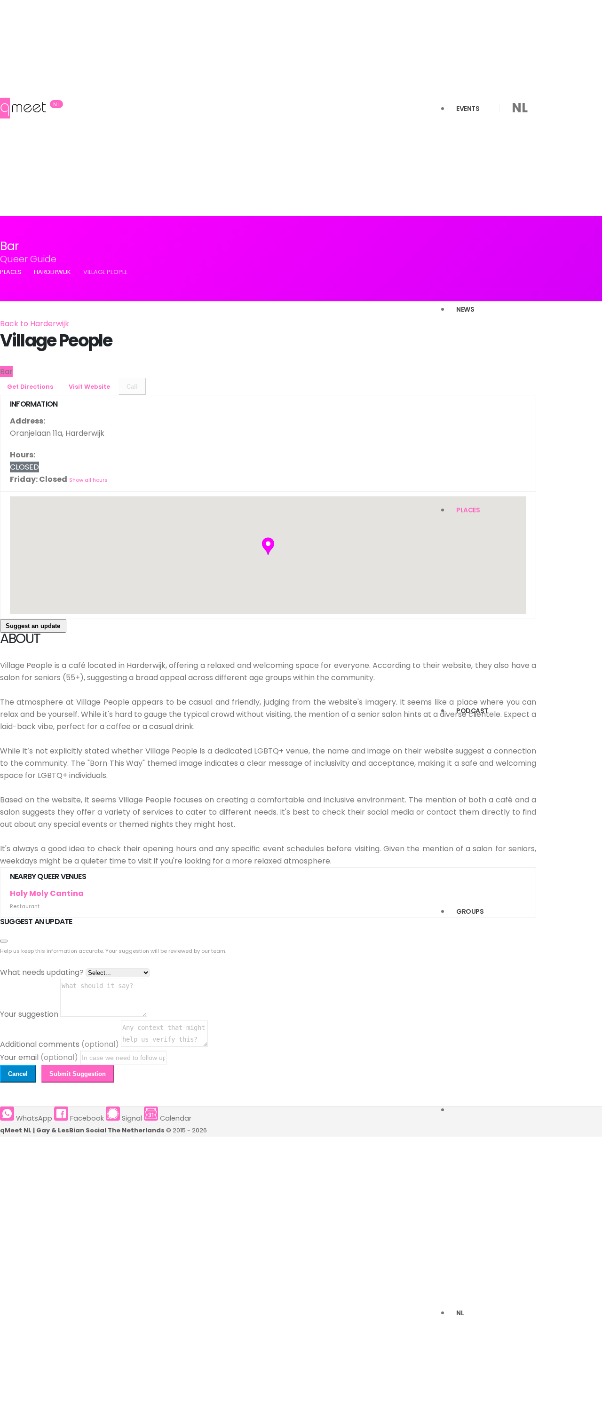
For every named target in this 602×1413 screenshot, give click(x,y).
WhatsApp (33, 1118)
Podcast (472, 710)
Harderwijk (52, 272)
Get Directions (31, 387)
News (465, 309)
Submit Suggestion (77, 1073)
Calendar (174, 1118)
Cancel (18, 1073)
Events (467, 108)
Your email (39, 1057)
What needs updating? (42, 972)
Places (468, 510)
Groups (469, 911)
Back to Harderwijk (34, 323)
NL (460, 1313)
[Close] (4, 941)
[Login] (456, 1112)
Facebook (86, 1118)
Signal (131, 1118)
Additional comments (59, 1044)
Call (132, 386)
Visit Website (90, 387)
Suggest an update (33, 625)
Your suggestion (29, 1014)
